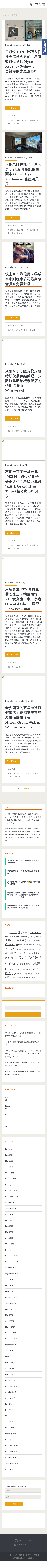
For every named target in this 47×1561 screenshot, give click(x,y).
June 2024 (9, 1291)
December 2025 (11, 1191)
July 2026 (9, 1149)
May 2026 (9, 1161)
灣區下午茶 (37, 5)
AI (7, 933)
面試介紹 (19, 974)
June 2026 (9, 1155)
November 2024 (11, 1262)
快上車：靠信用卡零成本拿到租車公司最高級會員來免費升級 (23, 252)
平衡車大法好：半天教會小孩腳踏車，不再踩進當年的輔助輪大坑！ (23, 1034)
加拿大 (28, 945)
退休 (36, 969)
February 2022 (11, 1380)
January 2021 (10, 1440)
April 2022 (9, 1368)
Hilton (12, 774)
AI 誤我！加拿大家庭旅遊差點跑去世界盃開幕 (22, 1043)
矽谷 (29, 431)
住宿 (26, 120)
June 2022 (9, 1357)
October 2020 (10, 1457)
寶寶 (11, 949)
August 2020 (10, 1469)
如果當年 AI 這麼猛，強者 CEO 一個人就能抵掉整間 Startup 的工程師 (22, 1064)
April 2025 (9, 1238)
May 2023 (9, 1315)
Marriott (16, 937)
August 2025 (10, 1214)
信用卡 (33, 120)
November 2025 (11, 1197)
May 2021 (9, 1416)
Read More (13, 109)
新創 (28, 949)
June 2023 (9, 1309)
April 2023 (9, 1321)
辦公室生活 (28, 969)
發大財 (20, 123)
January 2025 (10, 1250)
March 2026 (10, 1173)
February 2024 (11, 1297)
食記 (15, 977)
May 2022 (9, 1362)
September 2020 (11, 1463)
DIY (16, 932)
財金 (19, 969)
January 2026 (10, 1185)
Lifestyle (8, 1115)
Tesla (25, 936)
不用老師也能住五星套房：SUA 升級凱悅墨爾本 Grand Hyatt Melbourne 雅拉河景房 (23, 142)
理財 (13, 123)
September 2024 (11, 1274)
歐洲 (13, 953)
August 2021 (10, 1398)
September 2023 (11, 1303)
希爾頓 (11, 777)
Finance (12, 226)
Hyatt (20, 120)
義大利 (30, 964)
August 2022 (10, 1351)
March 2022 (10, 1374)
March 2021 (10, 1428)
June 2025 (9, 1226)
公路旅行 (19, 330)
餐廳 (20, 977)
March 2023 (10, 1327)
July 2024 (9, 1285)
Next (26, 788)
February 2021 (11, 1434)
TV (32, 936)
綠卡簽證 (21, 964)
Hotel (11, 120)
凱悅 (22, 945)
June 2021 (9, 1410)
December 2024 (11, 1256)
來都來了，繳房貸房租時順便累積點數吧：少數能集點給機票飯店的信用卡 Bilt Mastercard (23, 349)
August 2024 (10, 1280)
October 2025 (10, 1202)
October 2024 (10, 1268)
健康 (30, 940)
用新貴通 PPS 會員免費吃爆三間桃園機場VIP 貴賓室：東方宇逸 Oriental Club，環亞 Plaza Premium (23, 567)
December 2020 (11, 1446)
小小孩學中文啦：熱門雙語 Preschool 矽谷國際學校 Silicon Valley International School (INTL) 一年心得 (23, 1054)
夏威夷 (35, 774)
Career (8, 1097)
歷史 (18, 953)
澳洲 (31, 953)
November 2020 (11, 1451)
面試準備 (29, 973)
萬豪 (12, 969)
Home (5, 15)
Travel (11, 116)
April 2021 (9, 1422)
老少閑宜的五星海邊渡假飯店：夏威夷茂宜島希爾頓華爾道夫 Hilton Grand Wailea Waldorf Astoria (23, 686)
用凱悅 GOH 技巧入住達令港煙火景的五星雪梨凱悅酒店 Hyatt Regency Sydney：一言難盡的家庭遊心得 (23, 30)
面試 (10, 973)
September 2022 (11, 1345)
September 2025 (11, 1208)
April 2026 (9, 1167)
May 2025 (9, 1232)
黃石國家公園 (30, 977)
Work (39, 937)
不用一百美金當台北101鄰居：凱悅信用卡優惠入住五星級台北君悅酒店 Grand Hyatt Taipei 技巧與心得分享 (23, 450)
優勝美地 (37, 940)
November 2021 (11, 1386)
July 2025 (9, 1220)
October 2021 (10, 1392)
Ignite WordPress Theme (22, 1555)
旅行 (35, 950)
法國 (25, 953)
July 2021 (8, 1404)
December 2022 (11, 1339)
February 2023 (11, 1333)
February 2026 (11, 1179)
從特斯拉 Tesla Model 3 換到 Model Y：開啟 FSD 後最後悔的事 (23, 1073)
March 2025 (10, 1244)
